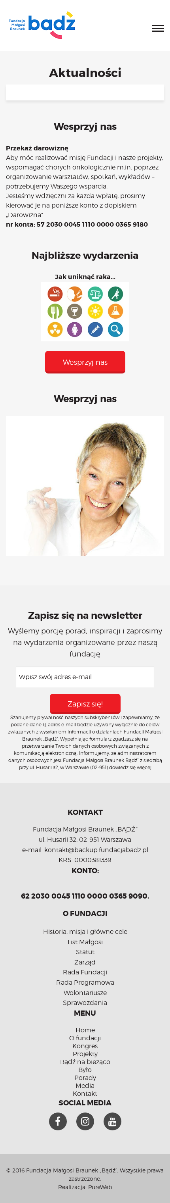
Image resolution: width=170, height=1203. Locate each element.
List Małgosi (85, 942)
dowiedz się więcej (130, 767)
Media (85, 1085)
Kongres (85, 1046)
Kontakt (85, 1093)
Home (85, 1030)
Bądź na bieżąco (85, 1062)
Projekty (85, 1054)
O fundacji (85, 1038)
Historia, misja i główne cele (85, 931)
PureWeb (100, 1187)
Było (85, 1070)
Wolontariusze (85, 993)
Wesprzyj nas (85, 362)
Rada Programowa (85, 982)
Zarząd (85, 962)
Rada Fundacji (85, 972)
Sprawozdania (85, 1003)
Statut (85, 952)
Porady (85, 1078)
